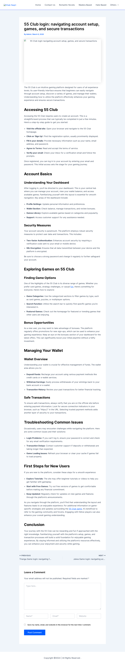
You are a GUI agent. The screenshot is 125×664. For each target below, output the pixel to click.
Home (38, 5)
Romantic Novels (67, 5)
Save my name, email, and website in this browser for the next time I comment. (59, 625)
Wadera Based (85, 5)
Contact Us (50, 5)
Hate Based (101, 5)
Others (113, 5)
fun (71, 286)
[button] (117, 5)
